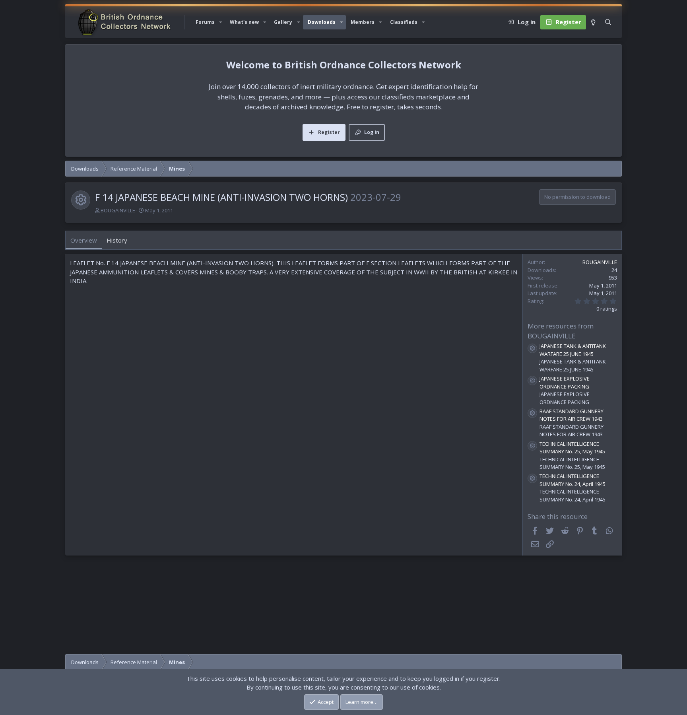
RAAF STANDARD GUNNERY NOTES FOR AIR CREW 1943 (572, 415)
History (117, 240)
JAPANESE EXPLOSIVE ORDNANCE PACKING (565, 382)
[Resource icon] (532, 348)
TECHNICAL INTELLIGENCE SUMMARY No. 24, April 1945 (572, 480)
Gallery (283, 22)
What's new (244, 22)
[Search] (608, 22)
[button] (220, 22)
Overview (83, 240)
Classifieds (403, 22)
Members (363, 22)
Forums (205, 22)
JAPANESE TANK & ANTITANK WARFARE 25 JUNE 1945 (573, 350)
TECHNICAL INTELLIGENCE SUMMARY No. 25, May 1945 (572, 447)
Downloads (322, 22)
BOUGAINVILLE (118, 210)
